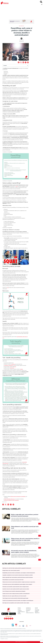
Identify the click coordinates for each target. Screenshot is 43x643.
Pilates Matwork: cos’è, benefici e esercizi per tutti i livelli (13, 579)
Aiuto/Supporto (28, 609)
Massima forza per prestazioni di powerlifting (18, 496)
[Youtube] (8, 618)
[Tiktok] (12, 618)
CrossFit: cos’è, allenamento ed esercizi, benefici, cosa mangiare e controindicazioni (18, 600)
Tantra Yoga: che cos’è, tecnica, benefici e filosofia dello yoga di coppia (15, 598)
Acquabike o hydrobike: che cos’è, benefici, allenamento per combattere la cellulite (18, 575)
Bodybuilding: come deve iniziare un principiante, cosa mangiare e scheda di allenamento (19, 572)
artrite (15, 366)
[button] (19, 62)
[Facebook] (5, 618)
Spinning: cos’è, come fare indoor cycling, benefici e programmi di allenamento (17, 568)
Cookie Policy (37, 610)
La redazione (20, 610)
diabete (21, 369)
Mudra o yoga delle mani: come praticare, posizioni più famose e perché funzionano (18, 577)
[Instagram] (7, 618)
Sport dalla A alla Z (21, 25)
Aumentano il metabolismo (8, 365)
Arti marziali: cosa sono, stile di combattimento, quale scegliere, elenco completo (17, 584)
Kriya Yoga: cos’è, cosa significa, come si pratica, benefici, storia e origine (16, 602)
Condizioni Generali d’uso (30, 612)
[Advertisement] (21, 12)
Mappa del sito (37, 612)
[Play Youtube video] (16, 257)
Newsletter (36, 611)
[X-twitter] (10, 618)
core (8, 287)
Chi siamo (19, 609)
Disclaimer (19, 613)
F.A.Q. (27, 611)
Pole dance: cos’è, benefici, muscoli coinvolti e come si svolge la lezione (16, 586)
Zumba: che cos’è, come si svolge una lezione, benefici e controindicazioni (16, 593)
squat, (17, 186)
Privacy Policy (37, 609)
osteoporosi (13, 364)
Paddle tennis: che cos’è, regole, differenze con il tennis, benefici (14, 595)
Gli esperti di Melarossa (21, 611)
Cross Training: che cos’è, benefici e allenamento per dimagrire (14, 591)
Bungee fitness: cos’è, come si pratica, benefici (11, 570)
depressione (12, 367)
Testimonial (28, 610)
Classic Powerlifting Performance (9, 498)
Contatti (19, 612)
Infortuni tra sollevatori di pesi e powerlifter (11, 500)
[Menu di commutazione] (41, 4)
